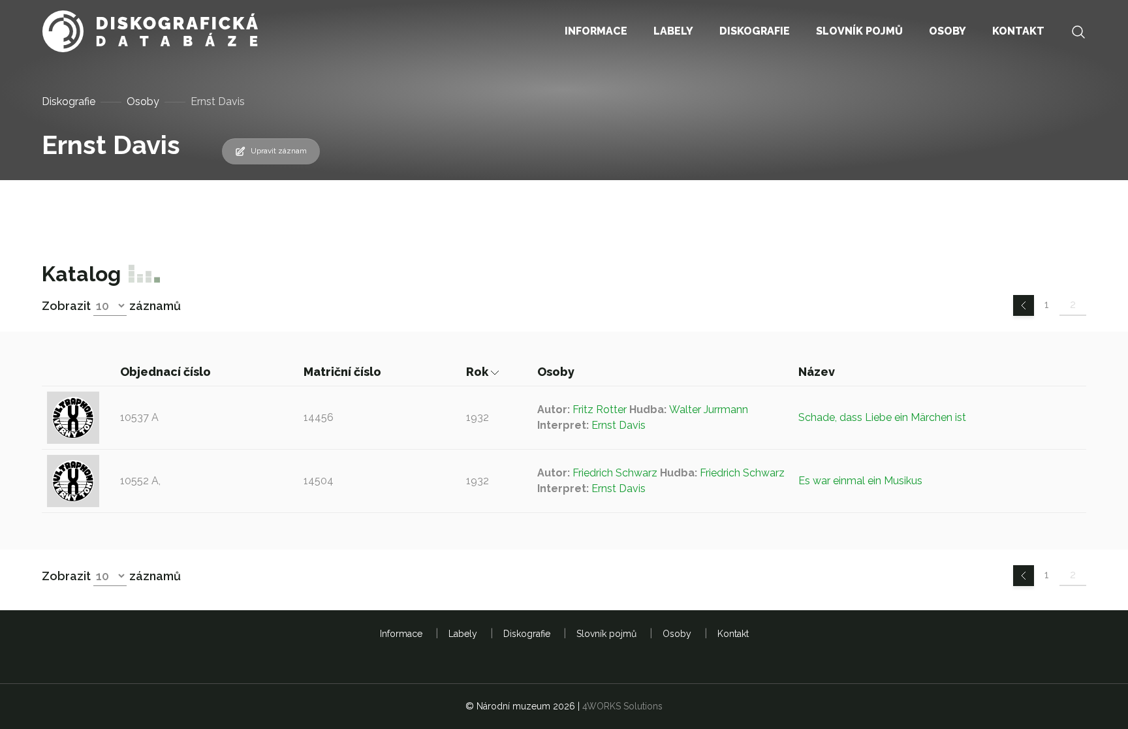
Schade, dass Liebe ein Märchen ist (882, 417)
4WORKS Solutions (622, 706)
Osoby (143, 101)
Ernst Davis (618, 425)
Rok (478, 372)
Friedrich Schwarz (614, 473)
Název (818, 372)
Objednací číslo (166, 372)
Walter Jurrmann (708, 409)
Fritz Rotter (599, 409)
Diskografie (68, 101)
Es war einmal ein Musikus (860, 480)
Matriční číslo (344, 372)
